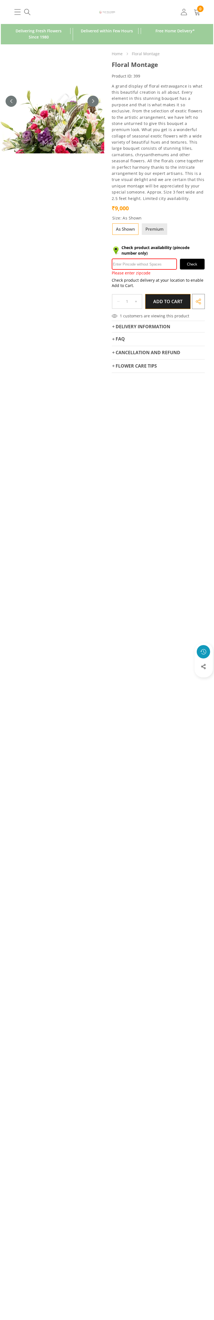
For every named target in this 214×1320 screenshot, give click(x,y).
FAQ (120, 339)
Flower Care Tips (136, 366)
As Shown (125, 229)
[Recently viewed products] (203, 651)
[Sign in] (183, 12)
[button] (203, 681)
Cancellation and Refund (148, 352)
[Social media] (203, 666)
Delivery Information (143, 327)
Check (192, 264)
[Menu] (17, 12)
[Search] (27, 12)
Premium (154, 229)
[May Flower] (107, 12)
